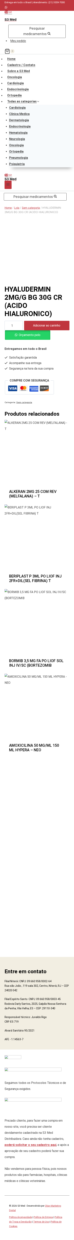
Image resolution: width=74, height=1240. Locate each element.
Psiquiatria (17, 164)
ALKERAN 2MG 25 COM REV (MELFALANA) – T (33, 493)
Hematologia (18, 133)
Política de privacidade (20, 1217)
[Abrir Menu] (8, 185)
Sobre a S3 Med (18, 71)
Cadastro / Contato (21, 65)
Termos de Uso (41, 1221)
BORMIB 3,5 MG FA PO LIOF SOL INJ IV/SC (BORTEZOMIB (36, 663)
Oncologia (14, 77)
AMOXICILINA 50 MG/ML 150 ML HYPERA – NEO (34, 747)
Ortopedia (14, 95)
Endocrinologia (18, 89)
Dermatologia (19, 120)
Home (11, 59)
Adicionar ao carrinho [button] (37, 498)
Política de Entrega (43, 1217)
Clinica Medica (19, 114)
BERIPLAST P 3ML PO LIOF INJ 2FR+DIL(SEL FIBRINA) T (35, 578)
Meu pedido (18, 41)
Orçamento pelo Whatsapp (29, 336)
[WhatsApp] (6, 7)
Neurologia (17, 139)
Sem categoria (24, 402)
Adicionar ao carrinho (46, 325)
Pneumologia (18, 158)
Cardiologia (15, 83)
